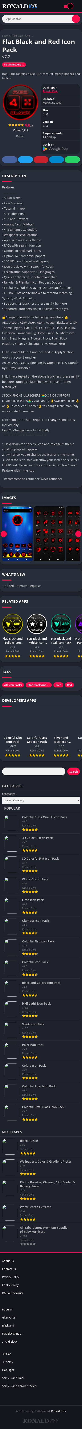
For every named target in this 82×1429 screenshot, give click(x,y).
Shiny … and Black (13, 1378)
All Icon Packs (13, 685)
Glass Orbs (8, 1317)
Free (58, 685)
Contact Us (9, 1269)
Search (73, 771)
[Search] (76, 19)
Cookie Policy (10, 1285)
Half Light (8, 1370)
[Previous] (3, 533)
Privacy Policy (10, 1277)
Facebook (9, 159)
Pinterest (41, 159)
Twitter (25, 159)
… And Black (9, 1341)
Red (69, 685)
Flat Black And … (12, 1333)
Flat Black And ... (23, 36)
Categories (8, 794)
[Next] (78, 533)
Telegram (56, 159)
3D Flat (6, 1354)
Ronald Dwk (50, 91)
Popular (7, 1309)
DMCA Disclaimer (12, 1293)
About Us (8, 1261)
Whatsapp (72, 159)
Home (6, 36)
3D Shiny (7, 1362)
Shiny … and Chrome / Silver (19, 1386)
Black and (8, 1325)
